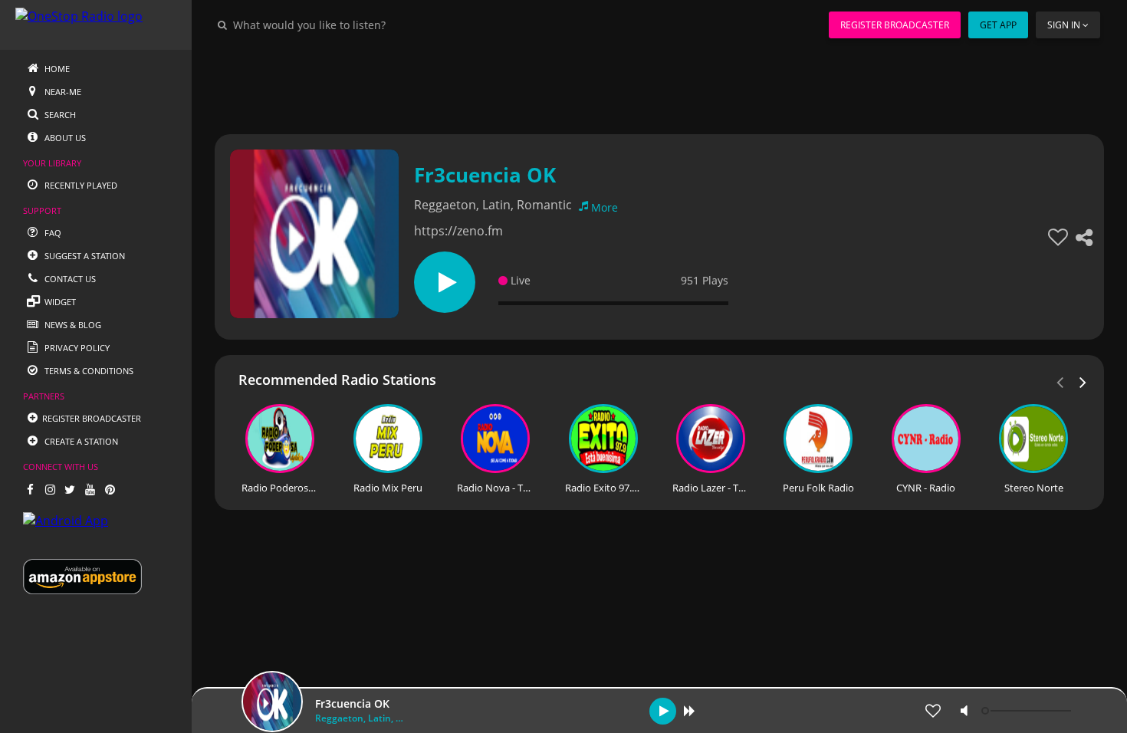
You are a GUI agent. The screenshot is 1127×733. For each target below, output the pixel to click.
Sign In (1063, 24)
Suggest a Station (83, 255)
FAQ (51, 232)
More (604, 207)
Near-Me (61, 91)
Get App (998, 24)
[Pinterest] (109, 489)
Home (56, 68)
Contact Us (69, 278)
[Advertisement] (659, 84)
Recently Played (79, 185)
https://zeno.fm (458, 230)
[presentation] (1083, 381)
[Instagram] (49, 489)
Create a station (80, 441)
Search (59, 114)
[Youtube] (89, 489)
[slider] (1028, 710)
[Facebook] (29, 489)
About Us (64, 137)
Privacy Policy (76, 347)
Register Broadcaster (894, 24)
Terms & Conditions (87, 370)
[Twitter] (69, 489)
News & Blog (71, 324)
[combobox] (356, 24)
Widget (59, 301)
